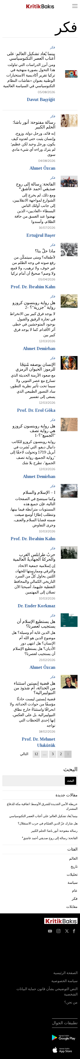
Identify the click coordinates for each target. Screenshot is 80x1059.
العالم (73, 858)
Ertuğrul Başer (40, 235)
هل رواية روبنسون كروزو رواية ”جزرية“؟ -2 (33, 305)
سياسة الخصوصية (64, 981)
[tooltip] (74, 931)
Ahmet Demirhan (39, 348)
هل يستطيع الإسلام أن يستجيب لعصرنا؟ (36, 623)
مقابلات (72, 907)
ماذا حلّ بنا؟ (45, 251)
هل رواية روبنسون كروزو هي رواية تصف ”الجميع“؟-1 (33, 431)
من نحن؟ (71, 1002)
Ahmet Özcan (42, 168)
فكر (52, 47)
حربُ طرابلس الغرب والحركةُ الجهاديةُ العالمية (34, 557)
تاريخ (74, 866)
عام (75, 890)
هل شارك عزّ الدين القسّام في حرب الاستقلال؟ (48, 823)
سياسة (73, 882)
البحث (70, 769)
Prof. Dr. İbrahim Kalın (33, 286)
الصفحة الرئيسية (65, 973)
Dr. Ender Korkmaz (36, 605)
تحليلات (72, 874)
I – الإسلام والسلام (39, 492)
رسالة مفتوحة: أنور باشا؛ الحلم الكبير (34, 124)
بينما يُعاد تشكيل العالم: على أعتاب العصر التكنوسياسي (31, 56)
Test (73, 940)
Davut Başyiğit (41, 99)
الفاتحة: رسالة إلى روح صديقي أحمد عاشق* (35, 186)
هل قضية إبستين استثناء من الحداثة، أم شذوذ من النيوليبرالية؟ (34, 688)
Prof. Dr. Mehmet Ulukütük (38, 742)
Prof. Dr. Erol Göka (36, 410)
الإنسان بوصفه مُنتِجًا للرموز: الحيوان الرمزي (35, 366)
